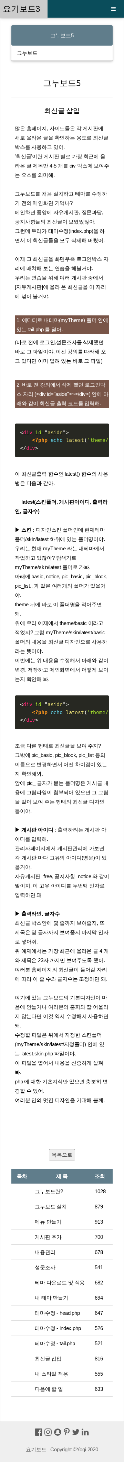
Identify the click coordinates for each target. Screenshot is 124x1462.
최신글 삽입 (48, 1358)
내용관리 (45, 1252)
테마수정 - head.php (57, 1313)
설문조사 (45, 1267)
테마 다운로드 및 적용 (60, 1282)
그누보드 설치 (51, 1206)
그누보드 (27, 53)
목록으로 (62, 1155)
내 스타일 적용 (51, 1374)
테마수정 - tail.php (55, 1343)
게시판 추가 (48, 1237)
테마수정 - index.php (58, 1328)
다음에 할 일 (49, 1389)
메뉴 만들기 (48, 1222)
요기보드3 (24, 8)
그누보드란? (49, 1191)
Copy (101, 430)
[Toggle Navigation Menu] (113, 9)
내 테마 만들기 (51, 1298)
